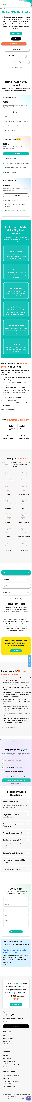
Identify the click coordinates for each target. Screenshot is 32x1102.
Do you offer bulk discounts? (13, 853)
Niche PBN (5, 1055)
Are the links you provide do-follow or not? (13, 825)
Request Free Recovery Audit (16, 780)
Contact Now (16, 650)
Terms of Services (8, 1038)
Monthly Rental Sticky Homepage (12, 1064)
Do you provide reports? (11, 869)
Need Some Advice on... (9, 1086)
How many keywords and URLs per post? (14, 861)
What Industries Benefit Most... (11, 1075)
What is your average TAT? (12, 802)
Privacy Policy (6, 1041)
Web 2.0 (5, 1067)
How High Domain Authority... (11, 1081)
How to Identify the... (9, 1084)
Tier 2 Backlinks (7, 1058)
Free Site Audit (29, 661)
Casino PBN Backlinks (9, 1061)
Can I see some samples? (12, 840)
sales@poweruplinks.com (10, 1015)
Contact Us (17, 1004)
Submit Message (17, 932)
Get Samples (16, 33)
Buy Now (16, 39)
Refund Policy (6, 1044)
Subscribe (16, 1026)
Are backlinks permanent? (12, 833)
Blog (4, 1035)
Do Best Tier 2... (7, 1078)
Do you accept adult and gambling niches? (11, 816)
